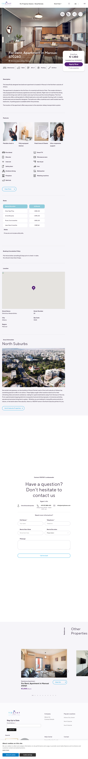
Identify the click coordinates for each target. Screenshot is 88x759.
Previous (9, 36)
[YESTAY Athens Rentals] (6, 4)
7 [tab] (47, 695)
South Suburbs (68, 725)
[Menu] (84, 3)
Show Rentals (39, 4)
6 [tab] (45, 695)
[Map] (68, 14)
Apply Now (73, 64)
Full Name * (23, 520)
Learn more (5, 750)
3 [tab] (37, 695)
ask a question (74, 68)
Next (79, 36)
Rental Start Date (25, 529)
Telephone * (50, 520)
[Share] (74, 14)
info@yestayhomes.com (63, 505)
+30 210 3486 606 (46, 505)
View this (58, 682)
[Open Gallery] (62, 14)
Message (23, 539)
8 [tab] (50, 695)
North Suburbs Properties (12, 408)
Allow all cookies (10, 755)
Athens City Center (69, 717)
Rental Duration (52, 529)
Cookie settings (27, 755)
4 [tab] (40, 695)
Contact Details (49, 719)
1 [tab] (33, 695)
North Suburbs (68, 721)
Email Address (11, 723)
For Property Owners (27, 4)
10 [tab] (55, 695)
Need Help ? (57, 4)
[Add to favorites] (80, 14)
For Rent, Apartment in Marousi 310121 (35, 684)
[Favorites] (69, 5)
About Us (47, 717)
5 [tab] (42, 695)
